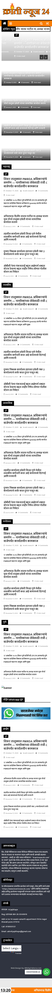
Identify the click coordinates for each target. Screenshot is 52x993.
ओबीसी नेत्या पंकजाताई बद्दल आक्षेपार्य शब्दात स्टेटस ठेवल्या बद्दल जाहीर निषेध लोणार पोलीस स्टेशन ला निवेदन (25, 269)
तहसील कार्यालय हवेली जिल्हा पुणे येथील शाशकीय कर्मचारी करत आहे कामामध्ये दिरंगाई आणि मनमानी (24, 127)
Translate (18, 953)
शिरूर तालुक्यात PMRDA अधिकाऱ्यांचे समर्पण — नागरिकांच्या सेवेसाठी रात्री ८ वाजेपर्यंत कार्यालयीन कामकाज (26, 43)
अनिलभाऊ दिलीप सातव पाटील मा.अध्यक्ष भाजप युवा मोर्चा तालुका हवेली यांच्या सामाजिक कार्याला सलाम (25, 102)
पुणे (6, 35)
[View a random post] (47, 23)
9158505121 (11, 926)
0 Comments (43, 51)
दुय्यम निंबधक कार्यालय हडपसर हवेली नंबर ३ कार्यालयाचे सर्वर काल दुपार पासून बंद (22, 152)
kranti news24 (29, 51)
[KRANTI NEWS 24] (5, 23)
